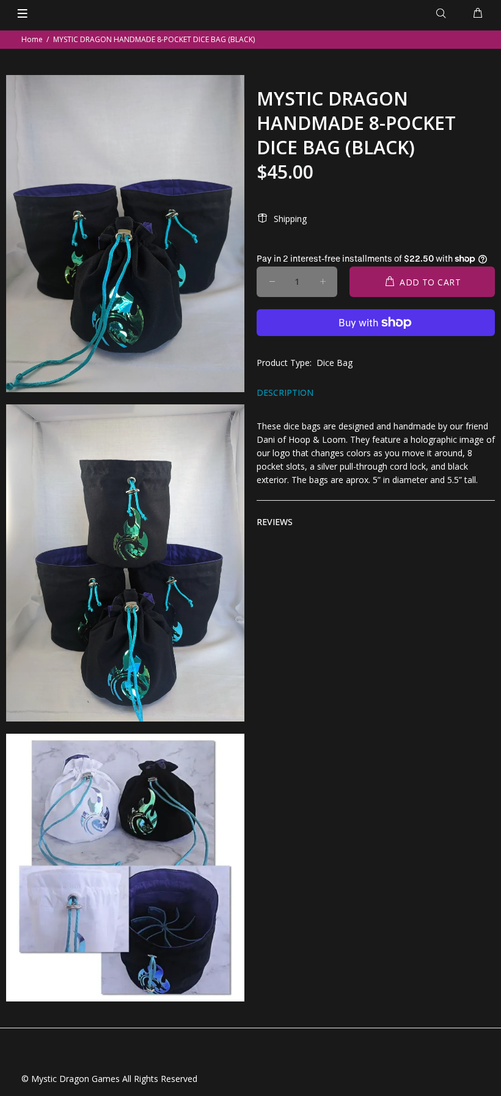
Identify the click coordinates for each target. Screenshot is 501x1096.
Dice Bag (334, 362)
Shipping (290, 218)
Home (32, 39)
